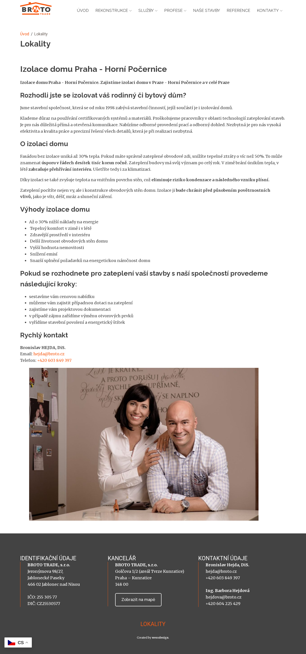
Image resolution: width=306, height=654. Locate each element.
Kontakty (268, 10)
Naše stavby (206, 10)
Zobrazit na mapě (138, 599)
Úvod (83, 10)
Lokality (153, 624)
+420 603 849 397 (54, 360)
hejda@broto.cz (49, 353)
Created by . (153, 637)
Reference (238, 10)
